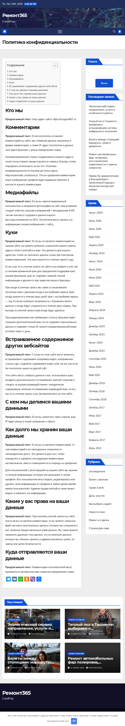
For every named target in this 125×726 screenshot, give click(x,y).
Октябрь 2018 (97, 391)
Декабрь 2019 (97, 383)
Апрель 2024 (96, 294)
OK (74, 721)
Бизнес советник (98, 479)
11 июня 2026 (78, 668)
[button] (114, 31)
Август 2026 (96, 212)
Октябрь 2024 (97, 253)
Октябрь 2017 (97, 407)
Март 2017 (95, 432)
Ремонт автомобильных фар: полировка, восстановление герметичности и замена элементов (103, 161)
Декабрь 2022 (97, 350)
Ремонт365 (14, 15)
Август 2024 (96, 261)
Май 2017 (94, 424)
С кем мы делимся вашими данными (28, 90)
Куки (11, 82)
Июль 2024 (95, 269)
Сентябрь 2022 (97, 359)
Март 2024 (95, 302)
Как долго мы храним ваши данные (27, 93)
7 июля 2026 (16, 668)
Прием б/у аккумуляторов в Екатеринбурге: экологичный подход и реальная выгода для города (104, 183)
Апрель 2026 (96, 245)
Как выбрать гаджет (100, 504)
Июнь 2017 (95, 415)
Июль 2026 (95, 221)
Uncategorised (97, 471)
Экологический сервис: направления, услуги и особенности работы (102, 109)
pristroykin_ (38, 634)
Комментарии (16, 75)
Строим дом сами (99, 528)
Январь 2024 (96, 318)
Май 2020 (94, 375)
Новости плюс (97, 512)
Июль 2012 (95, 448)
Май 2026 (94, 237)
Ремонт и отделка (99, 520)
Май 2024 (94, 285)
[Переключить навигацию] (60, 31)
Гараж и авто (96, 487)
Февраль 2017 (97, 440)
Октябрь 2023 (97, 334)
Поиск (92, 61)
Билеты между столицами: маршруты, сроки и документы (104, 143)
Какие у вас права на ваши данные (27, 97)
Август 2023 (96, 342)
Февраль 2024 (97, 310)
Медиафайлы (16, 79)
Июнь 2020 (95, 367)
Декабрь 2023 (97, 326)
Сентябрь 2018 (97, 399)
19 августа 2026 (18, 634)
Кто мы (13, 71)
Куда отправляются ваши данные (27, 101)
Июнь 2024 (95, 277)
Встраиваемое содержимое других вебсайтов (33, 86)
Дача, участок (97, 496)
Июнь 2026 (95, 229)
